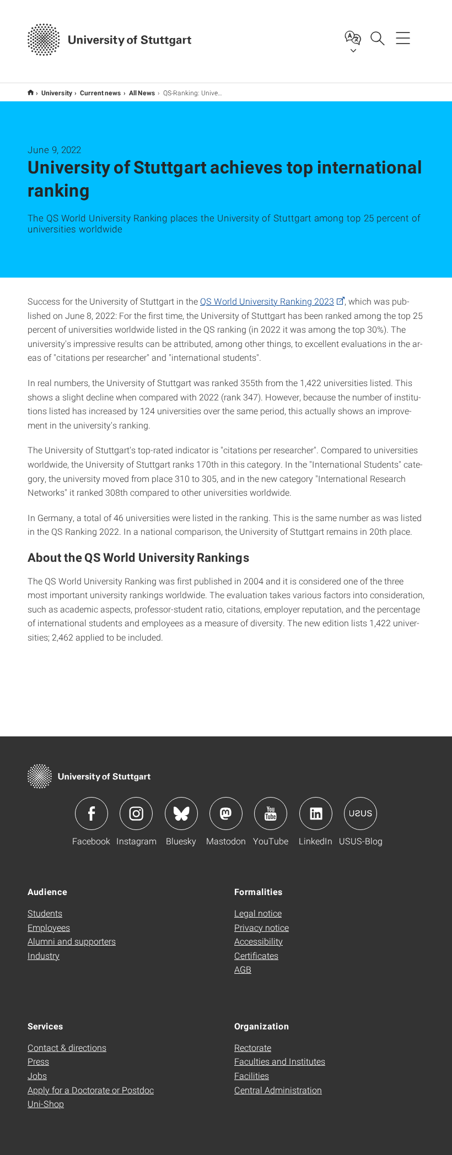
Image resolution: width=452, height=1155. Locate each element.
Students (45, 913)
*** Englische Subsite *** (31, 92)
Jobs (37, 1075)
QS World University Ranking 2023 (267, 301)
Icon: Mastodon (226, 813)
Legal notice (258, 913)
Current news (100, 92)
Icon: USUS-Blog (360, 813)
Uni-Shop (46, 1103)
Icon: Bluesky (181, 813)
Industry (44, 955)
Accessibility (258, 941)
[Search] (377, 37)
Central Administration (278, 1090)
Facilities (251, 1075)
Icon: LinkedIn (315, 813)
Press (38, 1061)
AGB (242, 969)
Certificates (256, 955)
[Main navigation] (403, 37)
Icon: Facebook (91, 813)
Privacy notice (261, 927)
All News (142, 92)
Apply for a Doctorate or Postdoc (91, 1090)
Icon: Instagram (136, 813)
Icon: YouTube (270, 813)
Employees (49, 927)
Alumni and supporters (72, 941)
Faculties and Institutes (279, 1061)
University (56, 92)
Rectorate (252, 1047)
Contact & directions (67, 1047)
